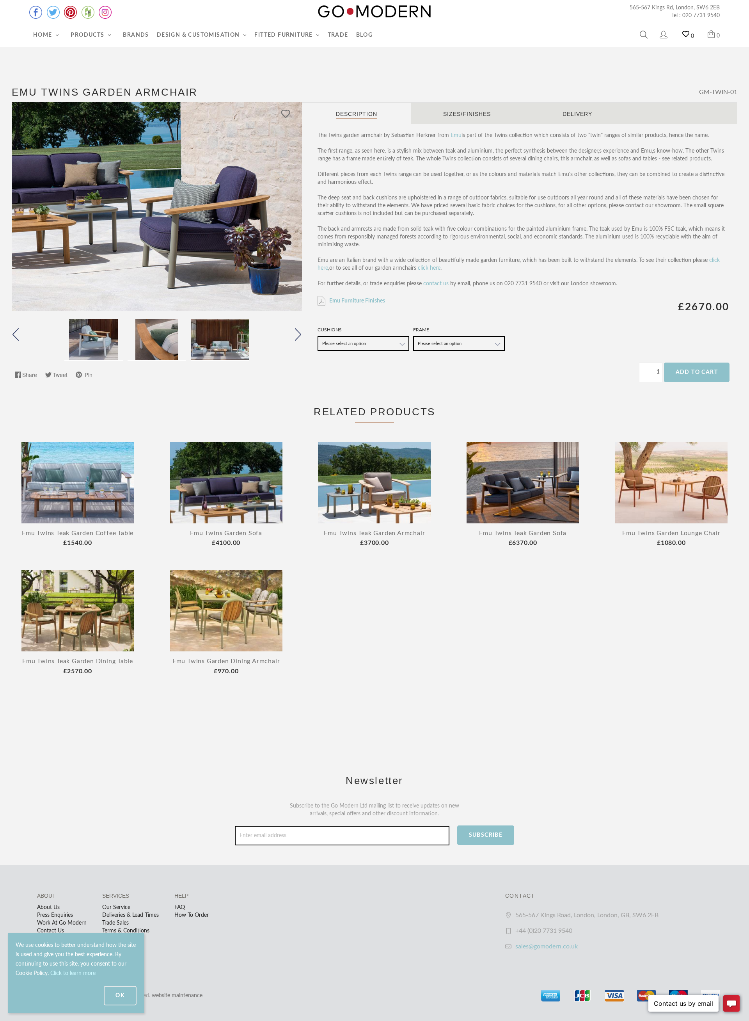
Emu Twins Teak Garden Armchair (374, 533)
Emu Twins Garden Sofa (226, 533)
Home (43, 35)
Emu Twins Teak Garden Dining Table (77, 661)
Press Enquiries (55, 915)
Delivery (577, 114)
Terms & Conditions (125, 931)
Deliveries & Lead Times (130, 915)
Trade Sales (115, 923)
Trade (338, 35)
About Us (48, 907)
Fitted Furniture (284, 35)
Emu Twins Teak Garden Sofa (522, 533)
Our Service (116, 907)
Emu (456, 135)
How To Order (191, 915)
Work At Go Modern (62, 923)
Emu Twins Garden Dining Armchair (226, 661)
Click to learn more (73, 973)
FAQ (179, 907)
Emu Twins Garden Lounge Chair (671, 533)
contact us (436, 283)
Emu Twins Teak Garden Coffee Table (77, 533)
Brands (136, 35)
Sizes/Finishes (467, 114)
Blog (364, 35)
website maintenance (177, 995)
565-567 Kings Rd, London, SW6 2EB (675, 8)
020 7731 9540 (701, 15)
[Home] (374, 12)
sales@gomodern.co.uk (546, 946)
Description (356, 114)
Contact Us (50, 931)
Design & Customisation (199, 35)
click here (429, 268)
